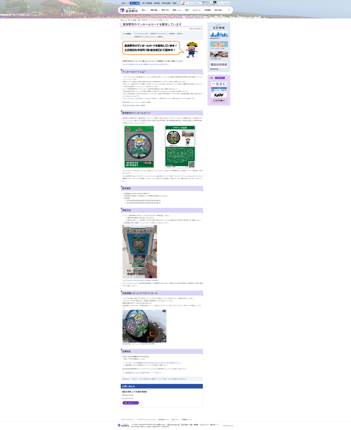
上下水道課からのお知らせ (177, 379)
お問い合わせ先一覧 (173, 424)
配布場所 (172, 33)
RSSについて (175, 419)
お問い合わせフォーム (131, 403)
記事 (139, 20)
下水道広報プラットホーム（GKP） (143, 372)
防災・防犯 (218, 10)
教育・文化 (165, 10)
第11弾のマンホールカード (138, 102)
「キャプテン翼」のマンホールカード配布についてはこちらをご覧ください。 (145, 64)
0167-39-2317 (129, 395)
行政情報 (207, 10)
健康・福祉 (154, 10)
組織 (191, 424)
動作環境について (164, 419)
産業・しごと (177, 10)
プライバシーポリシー (127, 419)
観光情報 (156, 3)
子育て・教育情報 (147, 3)
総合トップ (125, 3)
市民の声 (213, 424)
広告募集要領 (219, 78)
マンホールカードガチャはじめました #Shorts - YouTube (140, 280)
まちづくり (196, 10)
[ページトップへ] (347, 426)
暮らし (144, 10)
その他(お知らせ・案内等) (148, 379)
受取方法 (179, 33)
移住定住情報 (165, 3)
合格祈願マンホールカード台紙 (140, 344)
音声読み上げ (197, 3)
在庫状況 (160, 36)
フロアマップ (204, 424)
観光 (187, 10)
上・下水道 (163, 379)
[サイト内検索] (229, 10)
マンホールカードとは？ (141, 33)
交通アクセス (161, 424)
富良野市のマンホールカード (158, 33)
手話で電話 (184, 424)
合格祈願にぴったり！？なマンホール (144, 36)
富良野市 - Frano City (129, 10)
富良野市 (123, 425)
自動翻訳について (187, 419)
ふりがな (189, 3)
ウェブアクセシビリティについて (146, 419)
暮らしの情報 (135, 3)
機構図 (196, 424)
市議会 (174, 3)
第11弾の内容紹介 (135, 105)
